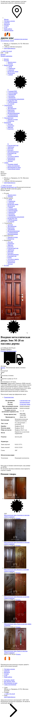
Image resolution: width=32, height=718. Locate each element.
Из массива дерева (13, 71)
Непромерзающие (13, 116)
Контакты (7, 24)
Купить (18, 518)
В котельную (11, 158)
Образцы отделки (13, 119)
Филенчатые (11, 73)
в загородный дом (25, 400)
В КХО (10, 155)
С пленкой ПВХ (12, 91)
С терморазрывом (13, 114)
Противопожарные (13, 151)
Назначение (7, 122)
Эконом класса (12, 62)
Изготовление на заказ (14, 167)
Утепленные (11, 111)
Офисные (10, 127)
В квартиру (11, 125)
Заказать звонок (8, 30)
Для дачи (10, 124)
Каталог (6, 59)
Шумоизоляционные (14, 113)
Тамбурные (11, 147)
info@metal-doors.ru (9, 48)
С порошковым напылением (16, 99)
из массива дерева (25, 404)
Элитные (10, 63)
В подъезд (10, 150)
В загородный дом (13, 145)
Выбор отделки (8, 65)
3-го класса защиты (13, 156)
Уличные (10, 161)
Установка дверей (13, 164)
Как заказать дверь (9, 681)
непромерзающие (25, 402)
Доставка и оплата (9, 21)
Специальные (8, 105)
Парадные (10, 148)
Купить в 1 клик (11, 351)
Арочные (10, 107)
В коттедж (10, 246)
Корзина (3, 54)
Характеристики (9, 397)
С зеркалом (11, 70)
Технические (11, 159)
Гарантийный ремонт (14, 169)
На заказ (6, 265)
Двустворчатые (12, 108)
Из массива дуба (12, 100)
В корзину (4, 351)
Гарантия (6, 22)
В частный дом (12, 153)
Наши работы (8, 29)
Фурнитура (11, 121)
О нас (5, 27)
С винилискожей (12, 92)
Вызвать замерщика (6, 56)
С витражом (11, 96)
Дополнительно (8, 118)
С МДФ (10, 67)
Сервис (6, 162)
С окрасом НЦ (12, 94)
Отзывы (6, 25)
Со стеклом (11, 103)
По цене (6, 60)
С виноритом (11, 97)
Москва (3, 367)
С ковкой (10, 207)
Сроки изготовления (14, 166)
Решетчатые (11, 110)
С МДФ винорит (12, 102)
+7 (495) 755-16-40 (6, 51)
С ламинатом (11, 68)
